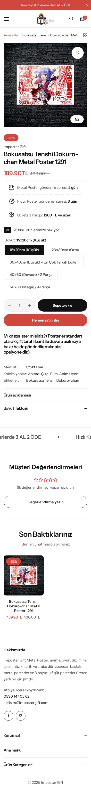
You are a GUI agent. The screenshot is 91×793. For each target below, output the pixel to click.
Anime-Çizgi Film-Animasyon (53, 374)
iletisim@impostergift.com (26, 702)
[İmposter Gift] (46, 19)
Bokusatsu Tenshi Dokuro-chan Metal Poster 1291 (23, 606)
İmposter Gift (15, 146)
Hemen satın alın (45, 320)
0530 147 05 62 (16, 696)
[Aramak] (71, 19)
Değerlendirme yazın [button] (46, 502)
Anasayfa (11, 35)
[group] (45, 85)
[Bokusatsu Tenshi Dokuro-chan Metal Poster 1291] (24, 575)
